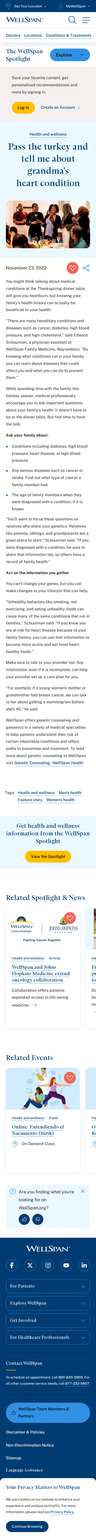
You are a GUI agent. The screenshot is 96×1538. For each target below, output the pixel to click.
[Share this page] (86, 268)
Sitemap (13, 1458)
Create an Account (58, 107)
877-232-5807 (77, 1383)
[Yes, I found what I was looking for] (24, 1219)
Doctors (13, 35)
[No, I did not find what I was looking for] (37, 1219)
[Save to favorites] (73, 268)
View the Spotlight (48, 856)
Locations (33, 35)
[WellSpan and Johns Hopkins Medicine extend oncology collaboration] (33, 1005)
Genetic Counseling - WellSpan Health (48, 762)
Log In (23, 107)
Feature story (30, 799)
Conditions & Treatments (68, 35)
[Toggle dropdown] (70, 55)
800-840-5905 (70, 1377)
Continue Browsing (27, 1526)
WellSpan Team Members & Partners (43, 1412)
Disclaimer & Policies (25, 1432)
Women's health (60, 799)
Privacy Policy (62, 1512)
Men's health (70, 792)
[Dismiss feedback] (83, 1191)
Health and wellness (48, 134)
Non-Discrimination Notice (30, 1445)
